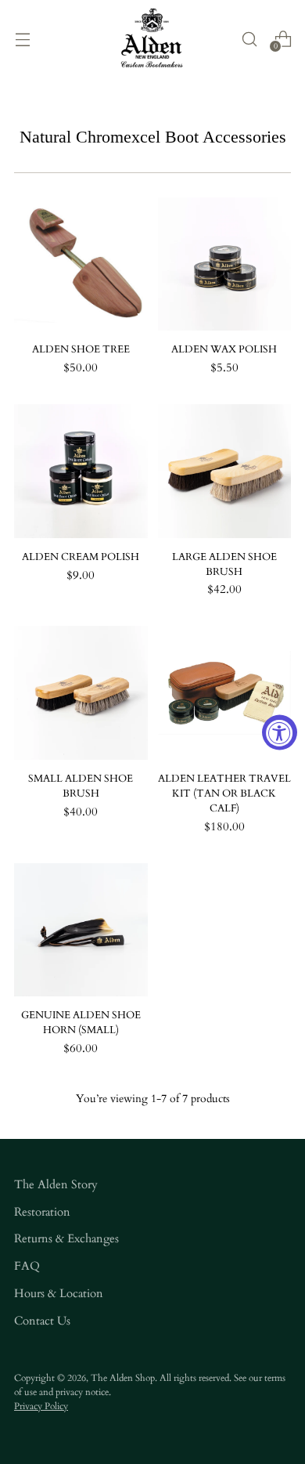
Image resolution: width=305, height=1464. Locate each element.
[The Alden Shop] (152, 38)
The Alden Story (56, 1185)
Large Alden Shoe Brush (224, 565)
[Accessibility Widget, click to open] (279, 732)
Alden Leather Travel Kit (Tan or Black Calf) (224, 793)
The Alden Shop (123, 1378)
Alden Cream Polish (80, 557)
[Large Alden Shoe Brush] (225, 471)
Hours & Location (58, 1293)
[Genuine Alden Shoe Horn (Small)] (81, 930)
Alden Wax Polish (224, 349)
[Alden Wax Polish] (225, 264)
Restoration (42, 1212)
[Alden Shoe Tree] (81, 264)
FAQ (27, 1266)
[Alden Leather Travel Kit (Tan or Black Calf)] (225, 693)
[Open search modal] (249, 39)
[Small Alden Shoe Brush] (81, 693)
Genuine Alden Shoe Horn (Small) (81, 1023)
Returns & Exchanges (66, 1239)
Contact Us (42, 1321)
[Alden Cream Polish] (81, 471)
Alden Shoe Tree (81, 349)
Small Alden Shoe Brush (80, 786)
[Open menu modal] (22, 39)
